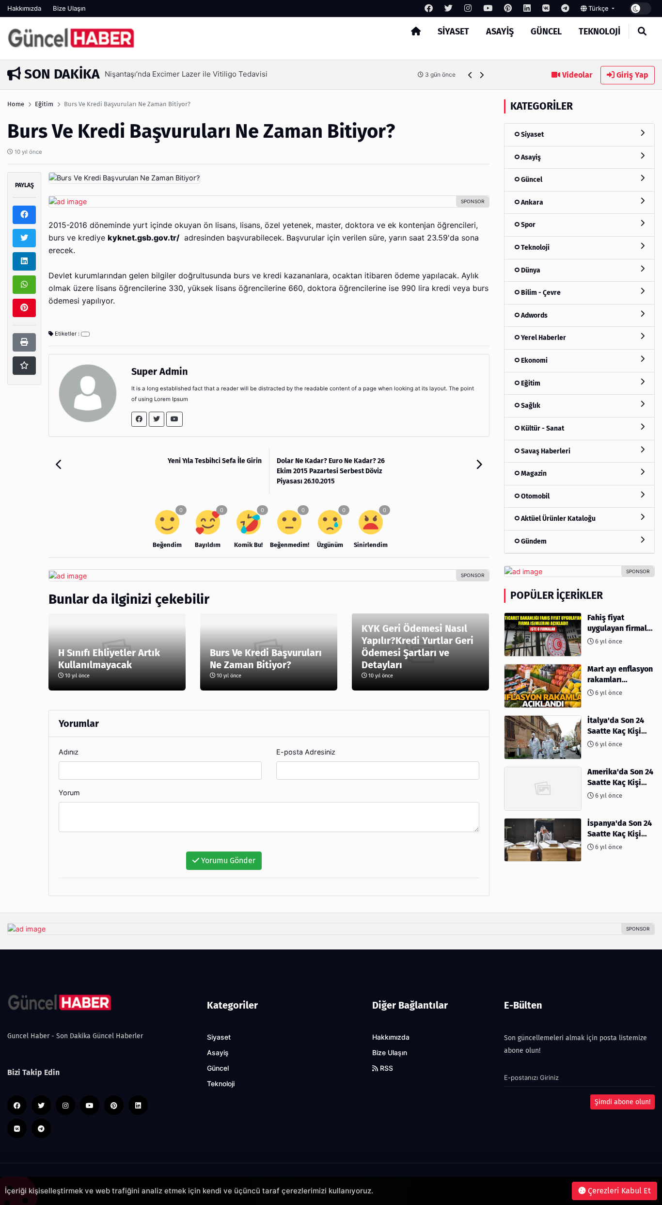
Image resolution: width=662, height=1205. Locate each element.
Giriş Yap (631, 75)
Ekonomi (534, 360)
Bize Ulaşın (69, 8)
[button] (470, 75)
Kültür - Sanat (542, 428)
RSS (385, 1068)
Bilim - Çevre (540, 293)
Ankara (531, 202)
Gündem (533, 541)
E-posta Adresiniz (305, 752)
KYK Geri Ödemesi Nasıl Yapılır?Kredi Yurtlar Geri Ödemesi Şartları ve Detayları (417, 647)
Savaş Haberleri (545, 451)
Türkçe (598, 8)
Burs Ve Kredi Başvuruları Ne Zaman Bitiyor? (266, 659)
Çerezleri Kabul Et (618, 1190)
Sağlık (530, 406)
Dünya (530, 270)
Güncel (546, 31)
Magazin (533, 473)
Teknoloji (599, 31)
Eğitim (44, 104)
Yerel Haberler (543, 338)
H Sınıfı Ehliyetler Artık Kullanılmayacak (109, 659)
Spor (528, 225)
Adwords (534, 315)
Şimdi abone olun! (622, 1102)
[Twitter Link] (156, 419)
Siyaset (453, 31)
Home (15, 104)
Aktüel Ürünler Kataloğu (558, 518)
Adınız (69, 752)
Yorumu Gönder (227, 860)
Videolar (576, 75)
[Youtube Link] (174, 419)
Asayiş (500, 31)
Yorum (69, 792)
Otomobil (535, 496)
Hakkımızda (24, 8)
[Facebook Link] (139, 419)
